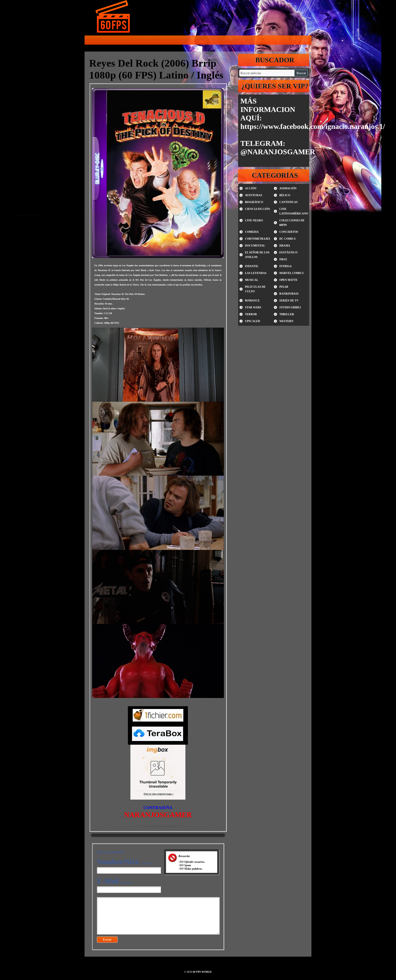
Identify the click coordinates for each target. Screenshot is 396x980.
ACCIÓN (250, 188)
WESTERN (286, 321)
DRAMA (284, 245)
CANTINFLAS (288, 202)
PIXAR (283, 286)
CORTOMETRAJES (257, 238)
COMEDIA (252, 231)
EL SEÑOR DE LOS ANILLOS (257, 255)
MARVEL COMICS (291, 273)
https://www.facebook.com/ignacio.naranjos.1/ (312, 126)
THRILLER (286, 314)
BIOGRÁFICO (254, 202)
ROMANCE (252, 300)
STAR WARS (253, 307)
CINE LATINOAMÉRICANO (293, 211)
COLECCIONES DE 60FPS (292, 223)
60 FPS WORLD (113, 17)
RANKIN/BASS (289, 293)
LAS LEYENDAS (256, 273)
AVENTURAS (253, 195)
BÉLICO (284, 195)
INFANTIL (251, 266)
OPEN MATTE (288, 280)
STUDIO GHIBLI (290, 307)
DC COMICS (287, 238)
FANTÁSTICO (288, 252)
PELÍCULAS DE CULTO (255, 289)
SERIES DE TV (289, 300)
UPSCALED (252, 321)
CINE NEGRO (254, 220)
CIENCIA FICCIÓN (257, 209)
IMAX (283, 259)
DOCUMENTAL (255, 245)
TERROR (251, 314)
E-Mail (114, 881)
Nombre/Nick (124, 862)
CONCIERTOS (288, 231)
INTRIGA (285, 266)
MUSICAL (251, 280)
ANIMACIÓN (288, 188)
